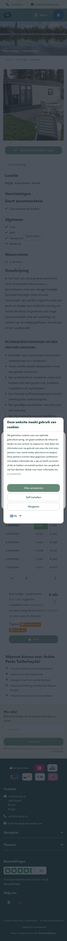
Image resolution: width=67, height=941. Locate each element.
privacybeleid (14, 473)
